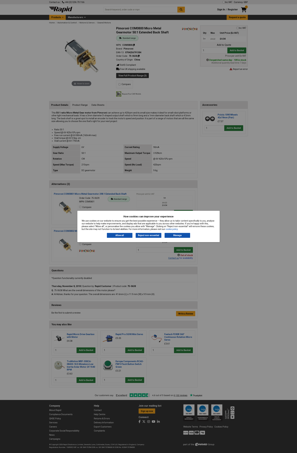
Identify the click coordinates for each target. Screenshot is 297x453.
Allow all (119, 235)
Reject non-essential (148, 235)
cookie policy (172, 229)
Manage (177, 235)
